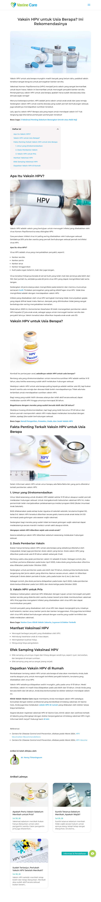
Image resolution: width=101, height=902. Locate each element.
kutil (21, 290)
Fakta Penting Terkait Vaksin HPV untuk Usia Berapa (35, 142)
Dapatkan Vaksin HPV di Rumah (27, 166)
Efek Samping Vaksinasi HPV (26, 162)
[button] (92, 853)
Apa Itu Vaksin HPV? (22, 134)
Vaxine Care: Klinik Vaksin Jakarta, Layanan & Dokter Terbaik (48, 622)
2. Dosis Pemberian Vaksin (26, 150)
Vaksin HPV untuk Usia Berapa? (27, 138)
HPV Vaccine (81, 740)
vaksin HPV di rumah (48, 705)
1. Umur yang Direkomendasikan (29, 146)
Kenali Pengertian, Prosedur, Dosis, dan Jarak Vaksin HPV (47, 421)
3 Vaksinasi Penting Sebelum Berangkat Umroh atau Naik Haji (49, 120)
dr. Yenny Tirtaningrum (31, 757)
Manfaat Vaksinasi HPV (23, 158)
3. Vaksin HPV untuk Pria (26, 154)
